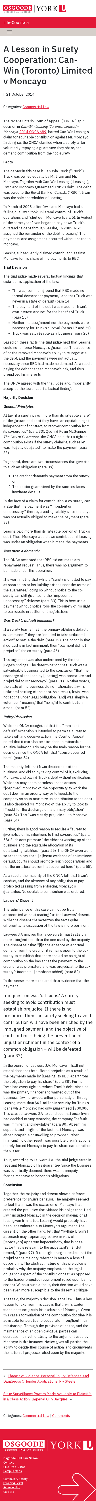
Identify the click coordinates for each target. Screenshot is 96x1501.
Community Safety (15, 1479)
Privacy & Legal (13, 1483)
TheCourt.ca (16, 22)
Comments (61, 1415)
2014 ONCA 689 (32, 132)
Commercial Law (36, 107)
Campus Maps (12, 1471)
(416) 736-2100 (14, 1467)
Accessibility (11, 1487)
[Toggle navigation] (10, 32)
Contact (8, 1462)
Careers (8, 1492)
